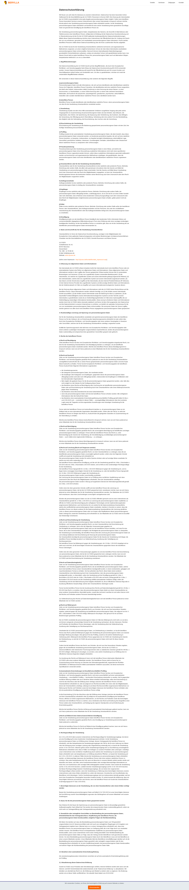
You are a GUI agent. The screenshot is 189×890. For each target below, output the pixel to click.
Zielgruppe (171, 2)
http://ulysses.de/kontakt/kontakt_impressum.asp (91, 259)
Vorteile (152, 2)
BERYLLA (13, 2)
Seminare (161, 2)
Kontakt (181, 2)
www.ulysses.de (70, 255)
